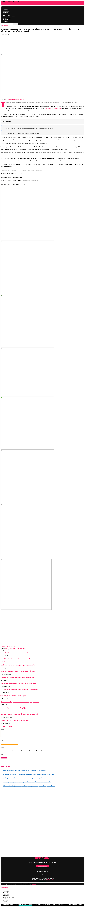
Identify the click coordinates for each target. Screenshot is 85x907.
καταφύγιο (8, 646)
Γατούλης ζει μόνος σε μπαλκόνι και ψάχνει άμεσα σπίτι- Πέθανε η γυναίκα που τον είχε (27, 782)
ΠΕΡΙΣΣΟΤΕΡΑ (42, 866)
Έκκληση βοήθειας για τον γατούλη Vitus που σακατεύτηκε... (20, 689)
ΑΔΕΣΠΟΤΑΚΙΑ (6, 15)
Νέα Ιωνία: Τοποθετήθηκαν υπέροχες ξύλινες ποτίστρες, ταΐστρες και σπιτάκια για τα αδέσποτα (29, 786)
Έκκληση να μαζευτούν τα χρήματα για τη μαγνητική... (18, 665)
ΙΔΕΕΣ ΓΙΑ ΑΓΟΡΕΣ (7, 18)
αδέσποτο (3, 646)
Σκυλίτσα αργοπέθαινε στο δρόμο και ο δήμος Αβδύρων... (18, 677)
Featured (5, 12)
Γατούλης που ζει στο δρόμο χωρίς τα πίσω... (15, 720)
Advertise (5, 9)
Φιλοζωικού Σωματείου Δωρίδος (53, 108)
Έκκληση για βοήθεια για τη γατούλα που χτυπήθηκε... (18, 671)
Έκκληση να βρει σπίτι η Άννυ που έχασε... (14, 695)
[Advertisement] (42, 44)
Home (4, 4)
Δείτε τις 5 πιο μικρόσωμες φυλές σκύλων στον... (42, 862)
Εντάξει (21, 905)
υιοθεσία (13, 646)
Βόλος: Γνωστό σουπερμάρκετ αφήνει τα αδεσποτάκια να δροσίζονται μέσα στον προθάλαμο (29, 128)
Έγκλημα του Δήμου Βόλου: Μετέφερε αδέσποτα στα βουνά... (20, 714)
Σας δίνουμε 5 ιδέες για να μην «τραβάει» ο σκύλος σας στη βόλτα (23, 133)
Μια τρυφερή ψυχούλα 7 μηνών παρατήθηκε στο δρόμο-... (19, 683)
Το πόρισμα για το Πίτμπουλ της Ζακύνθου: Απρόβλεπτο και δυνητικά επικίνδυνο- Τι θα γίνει (28, 774)
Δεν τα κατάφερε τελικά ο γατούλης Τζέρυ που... (16, 708)
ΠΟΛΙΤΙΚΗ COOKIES (42, 881)
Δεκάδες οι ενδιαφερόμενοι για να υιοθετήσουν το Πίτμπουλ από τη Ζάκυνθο (24, 778)
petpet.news (50, 879)
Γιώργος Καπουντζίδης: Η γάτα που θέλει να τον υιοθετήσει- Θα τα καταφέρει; (24, 770)
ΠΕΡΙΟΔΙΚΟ (5, 21)
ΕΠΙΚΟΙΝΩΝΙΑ (6, 11)
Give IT (34, 884)
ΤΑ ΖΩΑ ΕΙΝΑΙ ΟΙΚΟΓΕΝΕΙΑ (9, 16)
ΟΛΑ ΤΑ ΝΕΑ (5, 14)
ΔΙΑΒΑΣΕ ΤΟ (6, 19)
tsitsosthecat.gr (42, 874)
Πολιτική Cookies (27, 905)
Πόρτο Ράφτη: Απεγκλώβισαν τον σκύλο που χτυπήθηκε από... (20, 702)
